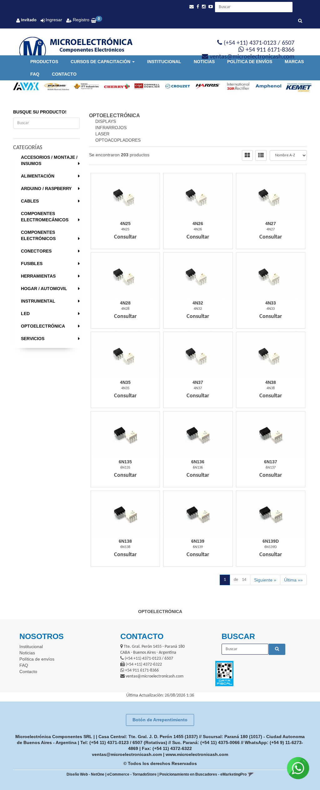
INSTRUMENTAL (38, 301)
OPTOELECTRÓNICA (43, 326)
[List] (261, 155)
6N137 (270, 461)
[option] (23, 86)
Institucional (164, 61)
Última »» (293, 579)
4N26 (197, 223)
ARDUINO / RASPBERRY (46, 188)
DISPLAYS (105, 121)
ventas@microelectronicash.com (127, 754)
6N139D (270, 541)
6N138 (125, 541)
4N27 (270, 223)
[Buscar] (300, 21)
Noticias (204, 61)
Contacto (64, 74)
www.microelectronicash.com (197, 754)
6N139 (197, 541)
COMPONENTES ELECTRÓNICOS (38, 235)
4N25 (125, 223)
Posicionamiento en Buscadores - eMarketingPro (203, 774)
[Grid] (247, 155)
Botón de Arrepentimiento (160, 719)
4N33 (270, 302)
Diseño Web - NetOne (85, 774)
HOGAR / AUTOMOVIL (44, 288)
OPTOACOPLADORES (118, 140)
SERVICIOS (32, 338)
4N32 (197, 302)
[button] (191, 6)
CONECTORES (36, 251)
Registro (80, 19)
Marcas (294, 61)
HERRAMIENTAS (38, 276)
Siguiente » (265, 579)
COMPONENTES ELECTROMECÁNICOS (44, 216)
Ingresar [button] (54, 19)
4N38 (270, 382)
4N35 (125, 382)
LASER (102, 133)
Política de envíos (249, 61)
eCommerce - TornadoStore (132, 774)
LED (25, 313)
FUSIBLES (31, 263)
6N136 (197, 461)
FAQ (34, 74)
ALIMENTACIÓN (37, 176)
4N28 (125, 302)
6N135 (125, 461)
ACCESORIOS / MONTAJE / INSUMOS (49, 160)
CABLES (30, 201)
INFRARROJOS (111, 127)
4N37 (197, 382)
